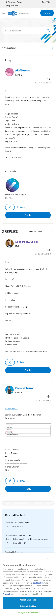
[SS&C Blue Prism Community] (19, 13)
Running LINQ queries (14, 552)
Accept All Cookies (28, 600)
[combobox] (28, 30)
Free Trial (46, 2)
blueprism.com (12, 5)
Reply (28, 215)
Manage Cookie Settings (28, 612)
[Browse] (5, 13)
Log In (47, 13)
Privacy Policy (8, 594)
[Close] (48, 558)
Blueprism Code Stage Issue (17, 522)
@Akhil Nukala (11, 408)
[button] (10, 207)
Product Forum (10, 48)
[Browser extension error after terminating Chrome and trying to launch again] (46, 231)
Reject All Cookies (28, 606)
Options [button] (52, 48)
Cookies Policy (39, 583)
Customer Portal (15, 2)
